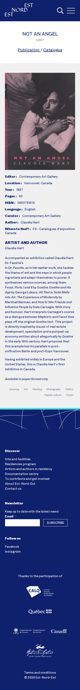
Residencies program (20, 464)
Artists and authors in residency (28, 469)
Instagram (13, 551)
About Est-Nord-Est (20, 484)
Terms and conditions (40, 672)
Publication (29, 50)
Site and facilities (18, 459)
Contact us (13, 488)
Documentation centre (21, 474)
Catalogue (52, 50)
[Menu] (71, 10)
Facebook (12, 547)
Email (11, 516)
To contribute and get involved (27, 479)
